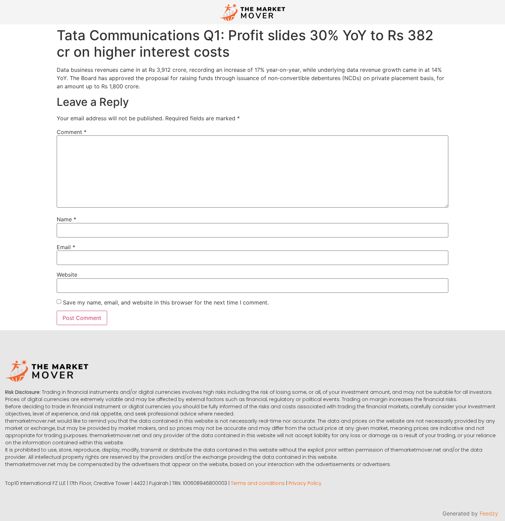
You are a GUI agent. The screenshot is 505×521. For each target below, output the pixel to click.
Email (66, 247)
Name (66, 219)
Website (67, 274)
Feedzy (489, 513)
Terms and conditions (258, 483)
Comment (72, 132)
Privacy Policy (305, 483)
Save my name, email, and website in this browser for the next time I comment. (166, 302)
